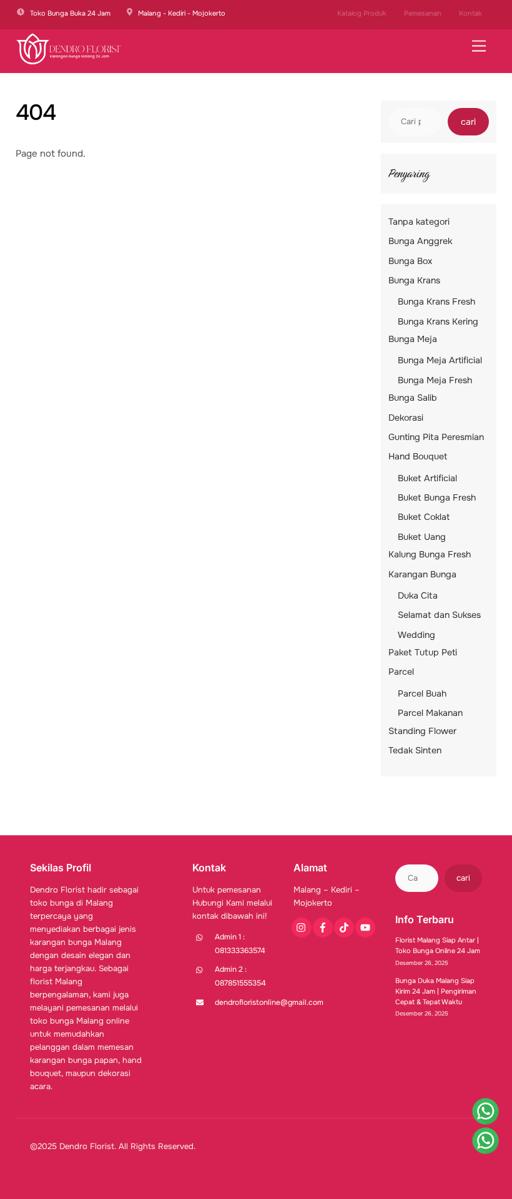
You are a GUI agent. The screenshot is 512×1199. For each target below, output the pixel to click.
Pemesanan (422, 13)
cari (468, 121)
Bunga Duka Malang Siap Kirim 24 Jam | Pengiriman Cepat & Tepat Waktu (435, 991)
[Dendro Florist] (69, 60)
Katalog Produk (361, 13)
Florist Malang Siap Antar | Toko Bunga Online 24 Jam (437, 945)
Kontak (470, 13)
